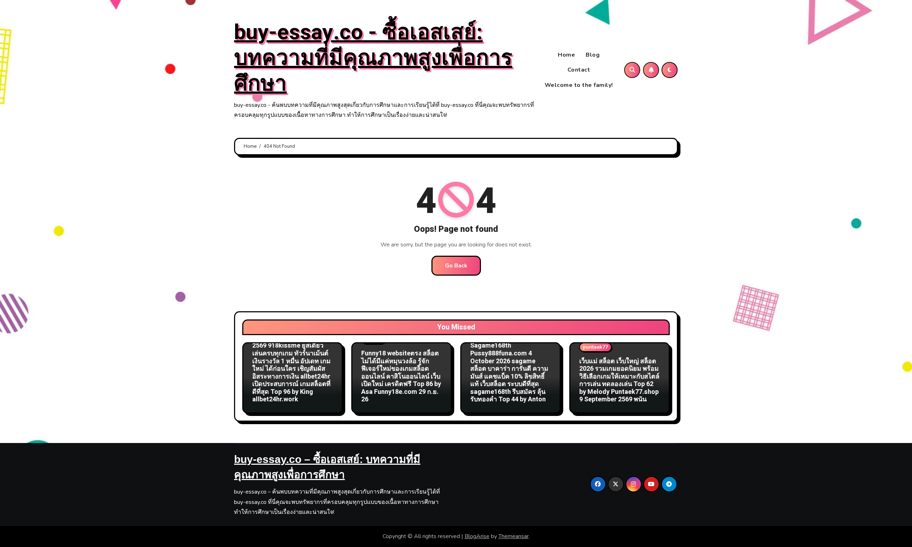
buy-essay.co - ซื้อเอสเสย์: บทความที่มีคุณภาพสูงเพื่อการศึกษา (373, 58)
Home (566, 55)
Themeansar (513, 536)
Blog (593, 55)
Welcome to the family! (579, 85)
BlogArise (477, 536)
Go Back (456, 266)
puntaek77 (595, 347)
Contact (579, 70)
